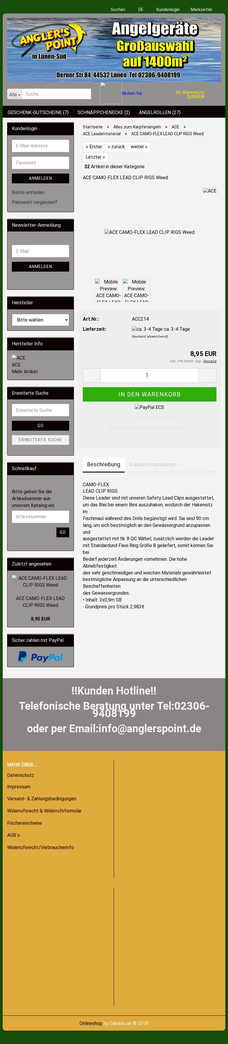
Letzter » (95, 157)
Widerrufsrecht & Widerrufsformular (44, 811)
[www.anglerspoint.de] (114, 47)
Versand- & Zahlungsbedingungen (41, 798)
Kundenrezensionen (153, 464)
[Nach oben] (16, 1035)
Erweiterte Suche (40, 439)
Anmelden (40, 178)
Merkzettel (201, 9)
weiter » (139, 146)
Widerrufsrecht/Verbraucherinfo (40, 847)
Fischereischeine (24, 823)
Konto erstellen (28, 192)
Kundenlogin (168, 9)
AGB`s (13, 835)
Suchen (118, 9)
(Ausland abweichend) (150, 336)
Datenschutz (20, 775)
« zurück (116, 146)
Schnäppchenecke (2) (103, 112)
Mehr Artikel (24, 371)
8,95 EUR (40, 619)
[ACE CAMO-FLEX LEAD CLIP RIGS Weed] (149, 232)
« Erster (94, 146)
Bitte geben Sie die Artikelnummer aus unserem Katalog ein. (33, 498)
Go (40, 425)
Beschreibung (103, 464)
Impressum (18, 787)
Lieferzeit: (94, 329)
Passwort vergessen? (34, 202)
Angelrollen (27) (159, 112)
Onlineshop (91, 1023)
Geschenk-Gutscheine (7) (38, 112)
